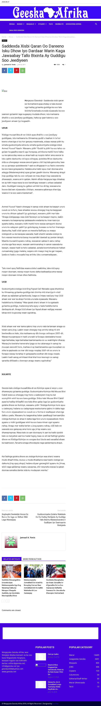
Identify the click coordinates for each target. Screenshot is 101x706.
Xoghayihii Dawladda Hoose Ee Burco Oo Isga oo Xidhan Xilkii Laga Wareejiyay (15, 517)
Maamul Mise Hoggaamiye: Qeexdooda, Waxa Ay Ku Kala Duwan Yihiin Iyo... (56, 669)
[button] (96, 24)
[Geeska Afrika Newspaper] (50, 12)
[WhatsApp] (22, 70)
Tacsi (51, 24)
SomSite (55, 703)
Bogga (12, 24)
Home (4, 37)
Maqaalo (30, 24)
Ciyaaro (41, 24)
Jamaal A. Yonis (9, 64)
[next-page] (7, 601)
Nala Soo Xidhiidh (16, 30)
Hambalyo (59, 24)
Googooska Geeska (73, 24)
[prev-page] (3, 601)
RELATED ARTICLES (11, 559)
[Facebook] (4, 70)
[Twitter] (10, 70)
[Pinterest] (16, 70)
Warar (19, 24)
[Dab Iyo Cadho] (41, 656)
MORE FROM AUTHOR (32, 559)
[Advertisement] (33, 82)
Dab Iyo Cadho (53, 654)
